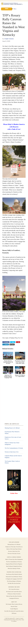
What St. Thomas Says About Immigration (12, 443)
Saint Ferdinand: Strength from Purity (14, 566)
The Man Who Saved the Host (14, 583)
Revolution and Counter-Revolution (14, 591)
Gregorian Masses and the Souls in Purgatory (13, 456)
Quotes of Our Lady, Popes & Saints (14, 549)
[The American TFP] (12, 4)
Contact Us (18, 618)
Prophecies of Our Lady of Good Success (13, 438)
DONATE (6, 8)
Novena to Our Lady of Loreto (14, 553)
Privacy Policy (18, 619)
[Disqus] (14, 400)
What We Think (14, 606)
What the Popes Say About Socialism (14, 596)
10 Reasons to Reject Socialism (14, 593)
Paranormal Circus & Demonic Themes (14, 576)
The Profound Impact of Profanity (14, 581)
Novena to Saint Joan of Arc (12, 452)
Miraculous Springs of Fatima (14, 568)
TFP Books (14, 613)
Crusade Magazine (14, 608)
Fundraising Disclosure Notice (9, 619)
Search (21, 618)
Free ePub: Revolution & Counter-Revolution (14, 611)
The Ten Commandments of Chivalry (14, 448)
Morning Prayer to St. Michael (12, 428)
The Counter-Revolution (14, 589)
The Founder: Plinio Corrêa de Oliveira (12, 462)
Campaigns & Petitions (14, 598)
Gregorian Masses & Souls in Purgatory (14, 564)
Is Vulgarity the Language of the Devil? (14, 578)
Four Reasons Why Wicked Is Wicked (12, 432)
